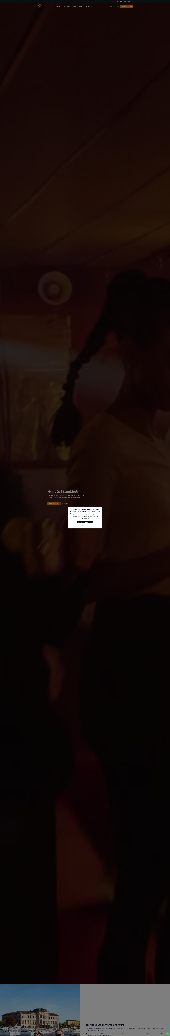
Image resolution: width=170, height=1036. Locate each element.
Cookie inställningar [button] (85, 526)
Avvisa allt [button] (80, 522)
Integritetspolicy (85, 518)
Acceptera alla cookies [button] (88, 522)
